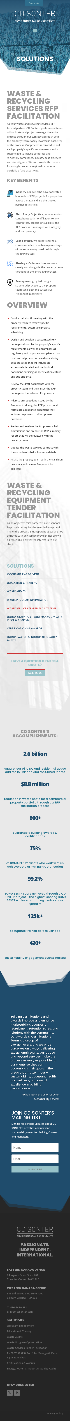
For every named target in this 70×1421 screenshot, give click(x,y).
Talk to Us (34, 673)
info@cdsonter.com (21, 1311)
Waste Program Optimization (27, 600)
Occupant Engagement (23, 574)
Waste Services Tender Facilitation (31, 608)
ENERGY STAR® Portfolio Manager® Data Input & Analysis (34, 618)
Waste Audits (16, 591)
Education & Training (22, 583)
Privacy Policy (55, 1413)
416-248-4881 (18, 1307)
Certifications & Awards (24, 628)
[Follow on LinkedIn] (17, 1393)
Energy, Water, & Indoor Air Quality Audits (32, 638)
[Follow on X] (10, 1393)
